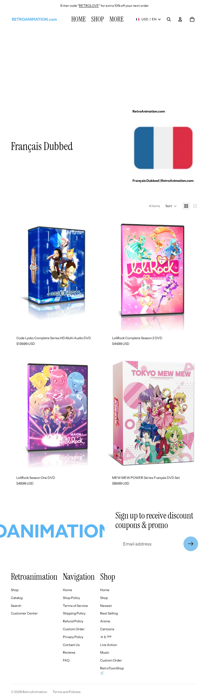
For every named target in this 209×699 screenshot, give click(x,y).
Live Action (108, 645)
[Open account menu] (180, 19)
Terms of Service (75, 606)
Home (67, 590)
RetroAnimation (35, 692)
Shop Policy (71, 598)
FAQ (66, 660)
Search (16, 606)
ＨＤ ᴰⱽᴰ (105, 637)
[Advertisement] (104, 65)
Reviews (69, 652)
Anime (105, 621)
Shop (15, 590)
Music (104, 652)
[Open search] (169, 19)
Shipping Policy (74, 613)
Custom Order (74, 629)
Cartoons (107, 629)
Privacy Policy (73, 637)
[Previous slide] (19, 273)
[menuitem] (116, 19)
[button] (171, 206)
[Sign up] (190, 543)
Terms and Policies (67, 692)
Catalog (17, 598)
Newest (106, 606)
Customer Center (24, 613)
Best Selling (109, 613)
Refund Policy (73, 621)
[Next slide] (94, 273)
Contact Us (71, 645)
